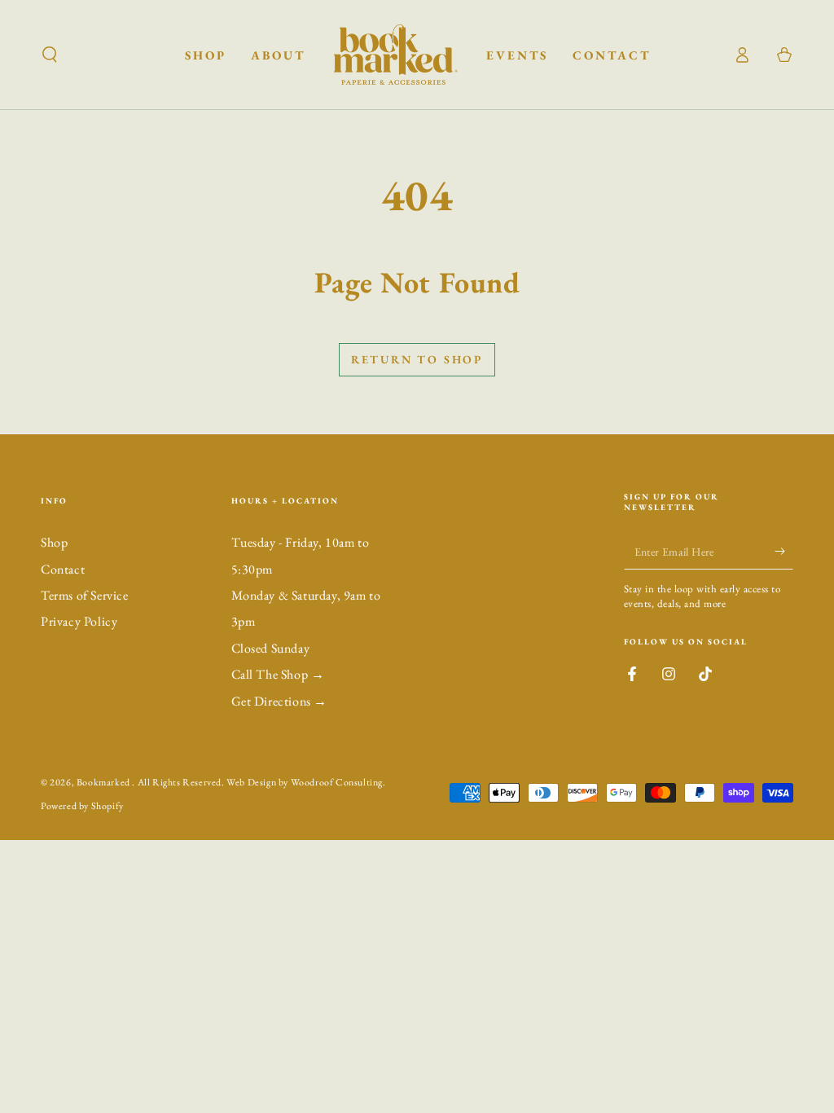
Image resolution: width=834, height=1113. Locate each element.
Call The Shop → (278, 674)
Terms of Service (85, 595)
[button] (50, 55)
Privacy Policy (79, 621)
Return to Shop (417, 359)
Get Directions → (279, 701)
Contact (63, 569)
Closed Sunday (270, 648)
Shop (54, 542)
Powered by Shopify (82, 805)
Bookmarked (105, 782)
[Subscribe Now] (784, 551)
